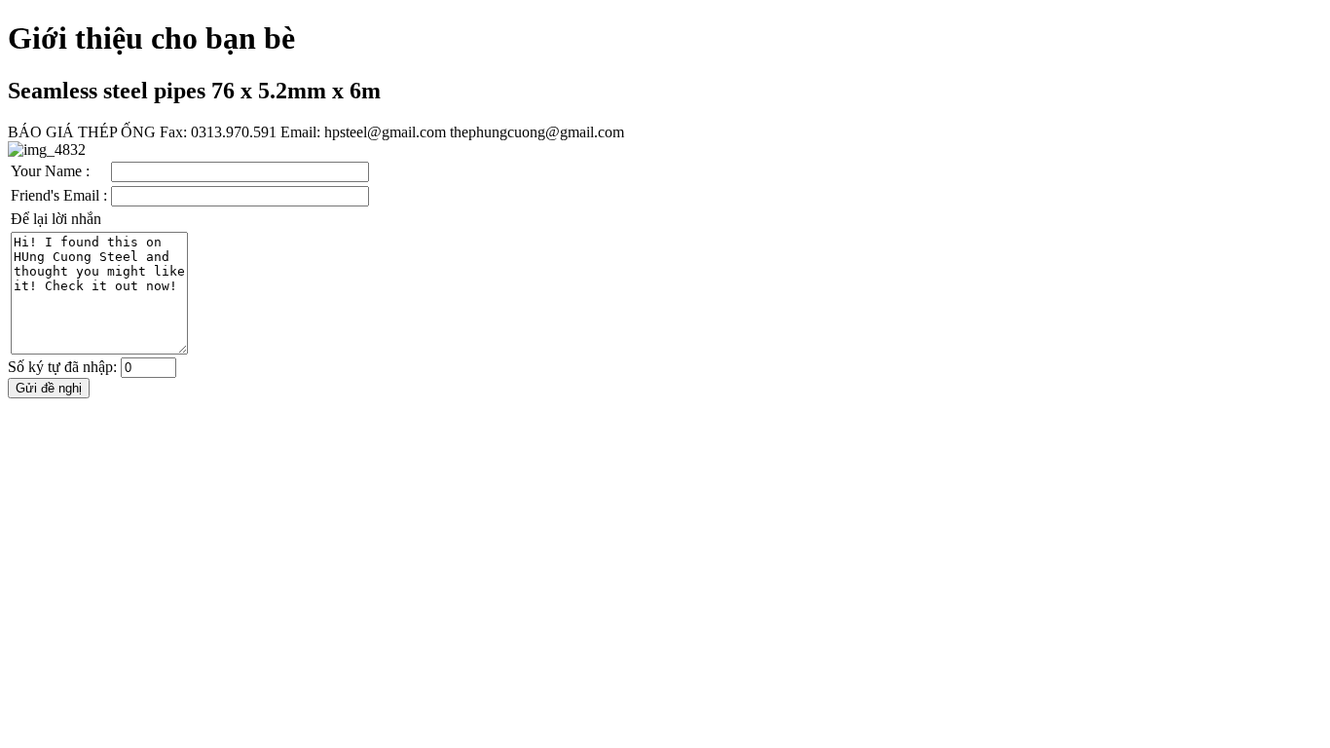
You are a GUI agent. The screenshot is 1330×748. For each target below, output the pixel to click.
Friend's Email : (59, 195)
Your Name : (50, 171)
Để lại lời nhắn (56, 218)
